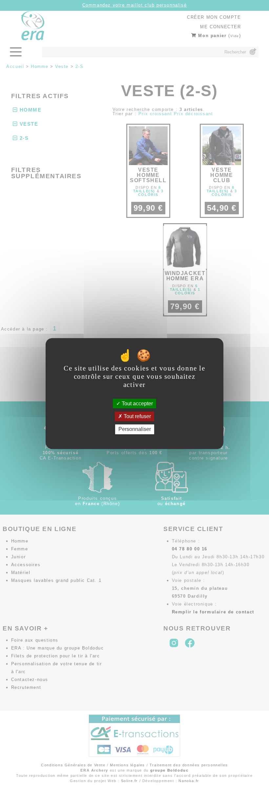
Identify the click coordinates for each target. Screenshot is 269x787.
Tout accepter (136, 403)
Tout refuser (136, 416)
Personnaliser (134, 429)
